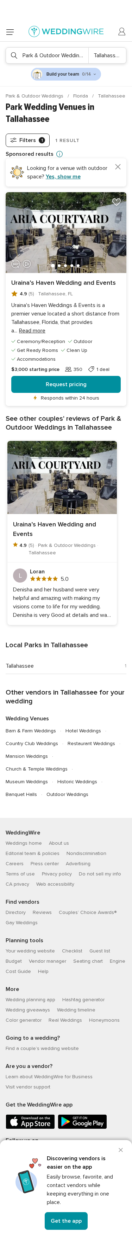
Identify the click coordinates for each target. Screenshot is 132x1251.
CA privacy (17, 884)
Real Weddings (65, 1020)
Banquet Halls (21, 794)
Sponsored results (30, 154)
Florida (81, 96)
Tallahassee (20, 665)
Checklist (72, 951)
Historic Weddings (77, 782)
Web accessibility (55, 884)
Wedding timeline (76, 1010)
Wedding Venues (27, 718)
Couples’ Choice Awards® (88, 912)
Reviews (42, 912)
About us (59, 843)
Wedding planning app (30, 1000)
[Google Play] (82, 1128)
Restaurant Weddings (91, 743)
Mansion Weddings (27, 756)
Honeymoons (104, 1020)
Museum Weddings (27, 782)
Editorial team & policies (32, 853)
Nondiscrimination (86, 853)
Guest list (99, 951)
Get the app (66, 1221)
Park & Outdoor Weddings (35, 96)
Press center (45, 864)
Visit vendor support (28, 1087)
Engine (117, 961)
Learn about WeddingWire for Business (49, 1077)
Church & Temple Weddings (37, 769)
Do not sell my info (100, 874)
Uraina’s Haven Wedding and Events (63, 283)
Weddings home (24, 843)
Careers (15, 864)
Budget (14, 961)
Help (43, 971)
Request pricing (66, 384)
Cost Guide (18, 971)
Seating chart (88, 961)
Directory (16, 912)
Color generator (24, 1020)
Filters (31, 140)
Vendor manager (47, 961)
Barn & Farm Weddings (31, 731)
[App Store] (30, 1128)
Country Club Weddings (32, 743)
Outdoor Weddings (67, 794)
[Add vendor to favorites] (116, 202)
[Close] (121, 1150)
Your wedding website (30, 951)
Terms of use (20, 874)
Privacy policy (57, 874)
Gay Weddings (22, 923)
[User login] (122, 32)
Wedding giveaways (28, 1010)
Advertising (78, 864)
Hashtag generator (83, 1000)
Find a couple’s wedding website (42, 1048)
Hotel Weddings (83, 731)
